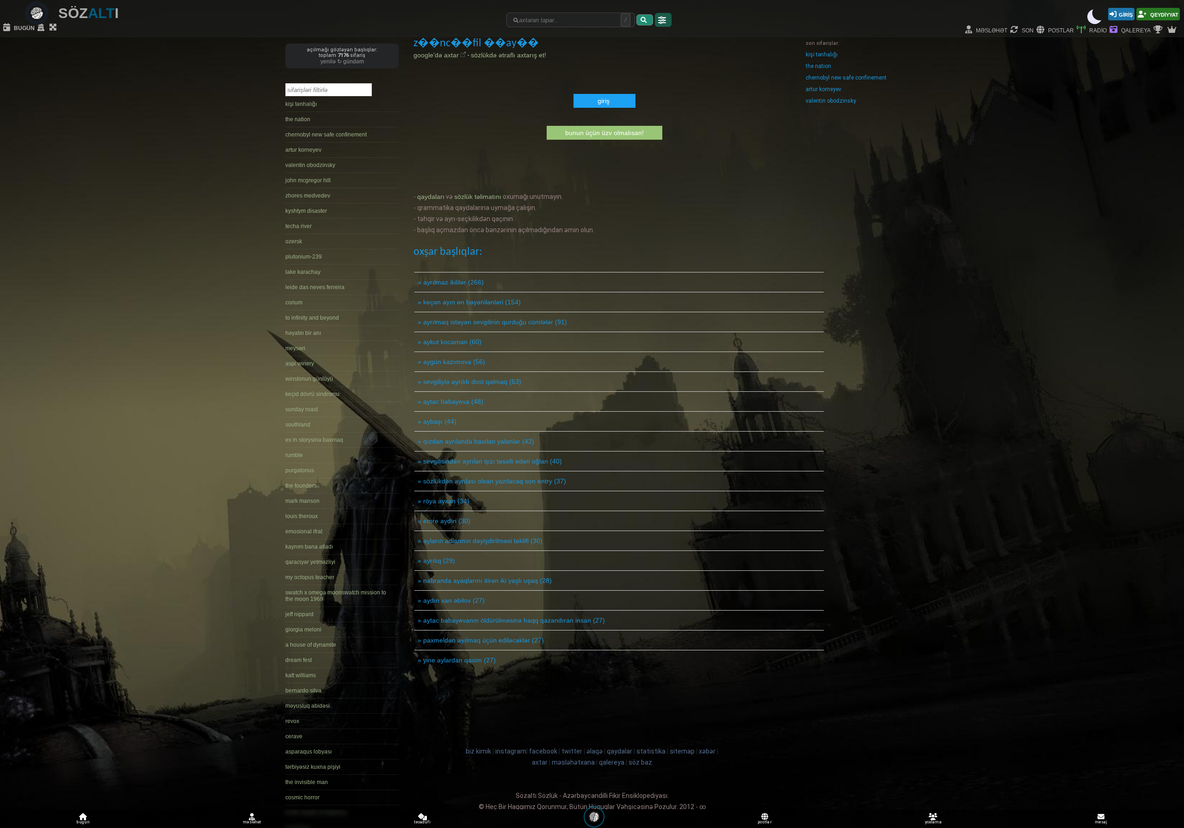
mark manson (302, 501)
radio (1097, 29)
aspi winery (299, 363)
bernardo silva (303, 690)
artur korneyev (303, 150)
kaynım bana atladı (309, 547)
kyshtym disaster (306, 211)
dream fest (298, 660)
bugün (23, 27)
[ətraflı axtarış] (663, 20)
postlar (1060, 29)
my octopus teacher (309, 577)
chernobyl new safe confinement (326, 134)
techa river (298, 226)
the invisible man (306, 782)
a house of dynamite (310, 645)
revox (292, 721)
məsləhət (990, 29)
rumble (294, 455)
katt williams (300, 675)
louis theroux (301, 516)
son (1027, 29)
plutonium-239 (303, 256)
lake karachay (303, 272)
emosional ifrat (303, 531)
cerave (293, 736)
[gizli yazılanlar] (42, 28)
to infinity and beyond (312, 318)
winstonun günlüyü (309, 379)
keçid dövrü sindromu (312, 394)
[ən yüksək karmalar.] (1173, 30)
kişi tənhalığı (301, 104)
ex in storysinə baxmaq (314, 440)
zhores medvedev (307, 195)
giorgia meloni (303, 629)
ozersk (293, 241)
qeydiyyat (1163, 14)
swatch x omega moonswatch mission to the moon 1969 (335, 595)
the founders (301, 485)
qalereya (1135, 29)
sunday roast (301, 409)
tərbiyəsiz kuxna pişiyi (312, 767)
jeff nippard (299, 614)
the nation (297, 119)
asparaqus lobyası (308, 751)
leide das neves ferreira (315, 287)
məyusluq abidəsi (307, 706)
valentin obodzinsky (310, 165)
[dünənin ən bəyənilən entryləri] (1159, 30)
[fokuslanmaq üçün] (54, 28)
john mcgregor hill (308, 180)
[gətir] (644, 19)
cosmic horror (302, 797)
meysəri (295, 348)
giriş (1126, 14)
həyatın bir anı (303, 333)
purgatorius (299, 470)
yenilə (331, 61)
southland (297, 424)
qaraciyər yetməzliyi (310, 562)
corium (293, 302)
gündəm (353, 61)
